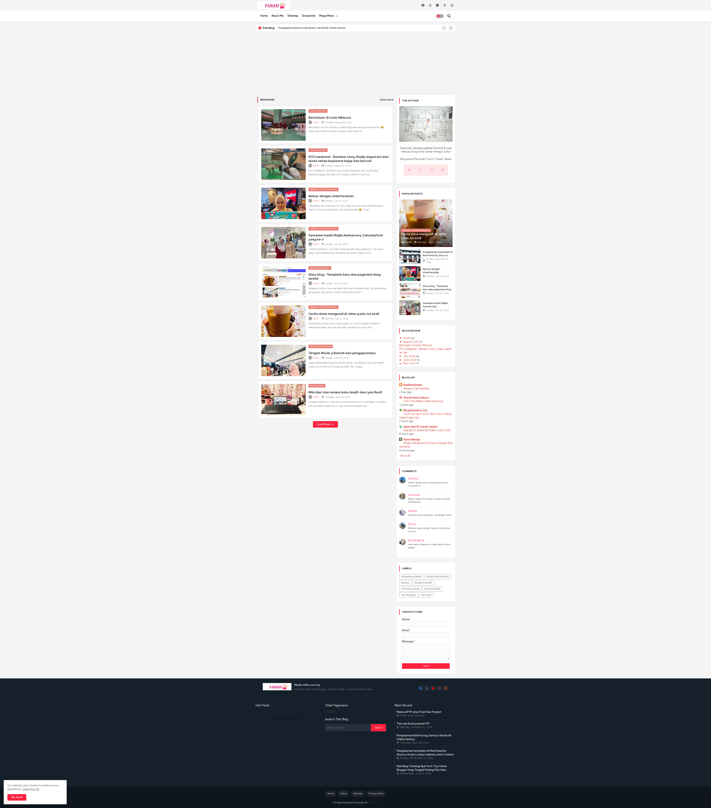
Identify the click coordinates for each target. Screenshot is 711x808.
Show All (405, 455)
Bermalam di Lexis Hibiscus (329, 117)
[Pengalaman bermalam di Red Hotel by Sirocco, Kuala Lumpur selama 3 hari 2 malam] (409, 256)
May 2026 (409, 363)
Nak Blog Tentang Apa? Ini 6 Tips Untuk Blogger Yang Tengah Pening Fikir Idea (422, 768)
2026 (406, 338)
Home (264, 15)
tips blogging (408, 595)
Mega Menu (326, 15)
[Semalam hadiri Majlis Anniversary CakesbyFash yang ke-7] (409, 307)
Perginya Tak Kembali (416, 388)
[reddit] (445, 688)
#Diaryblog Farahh (411, 576)
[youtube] (433, 688)
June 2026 (410, 359)
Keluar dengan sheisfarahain (330, 196)
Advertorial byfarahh (437, 576)
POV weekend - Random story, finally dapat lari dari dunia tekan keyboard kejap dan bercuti (348, 159)
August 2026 (411, 341)
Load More (324, 424)
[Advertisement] (355, 63)
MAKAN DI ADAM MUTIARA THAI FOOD (426, 430)
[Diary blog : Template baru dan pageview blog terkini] (409, 290)
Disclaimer (309, 15)
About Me (277, 15)
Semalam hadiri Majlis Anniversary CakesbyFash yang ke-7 (345, 237)
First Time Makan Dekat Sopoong (423, 401)
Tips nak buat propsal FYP (413, 723)
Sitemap (292, 15)
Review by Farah (410, 589)
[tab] (264, 16)
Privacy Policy (376, 793)
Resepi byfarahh (423, 582)
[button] (440, 16)
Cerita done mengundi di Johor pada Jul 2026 (343, 314)
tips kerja (426, 595)
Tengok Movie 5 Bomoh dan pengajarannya (342, 353)
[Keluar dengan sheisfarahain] (409, 273)
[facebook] (423, 5)
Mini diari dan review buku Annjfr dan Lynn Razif (345, 392)
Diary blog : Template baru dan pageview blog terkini (344, 276)
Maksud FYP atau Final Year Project (419, 711)
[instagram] (452, 5)
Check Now (29, 789)
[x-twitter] (444, 5)
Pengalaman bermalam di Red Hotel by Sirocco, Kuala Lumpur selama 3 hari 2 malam (438, 257)
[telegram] (437, 5)
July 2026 (409, 356)
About (343, 793)
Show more (386, 99)
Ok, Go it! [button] (17, 797)
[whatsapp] (430, 5)
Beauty (405, 582)
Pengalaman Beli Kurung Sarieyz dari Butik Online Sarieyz (312, 27)
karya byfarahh (432, 589)
